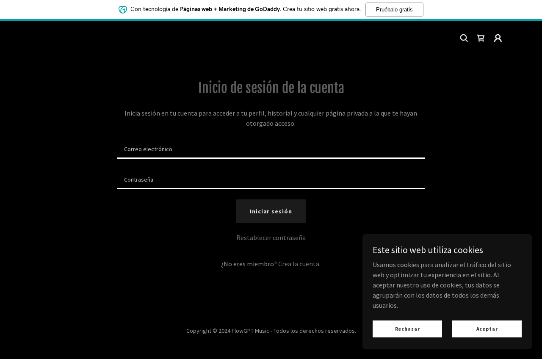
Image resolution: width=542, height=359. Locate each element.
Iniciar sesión (271, 211)
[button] (497, 38)
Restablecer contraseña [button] (271, 237)
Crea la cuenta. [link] (299, 264)
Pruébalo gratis (394, 9)
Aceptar (487, 329)
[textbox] (270, 148)
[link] (481, 38)
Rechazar (407, 329)
